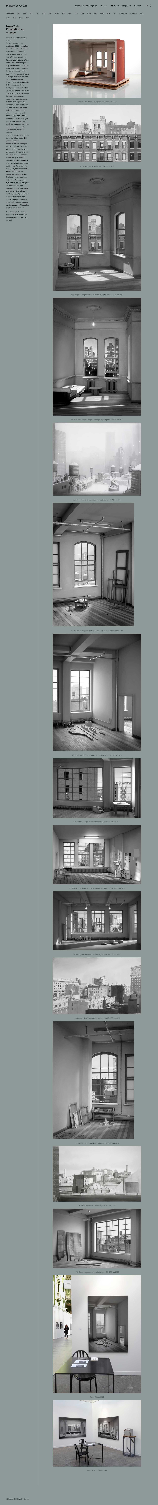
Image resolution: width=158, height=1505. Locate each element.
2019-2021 (133, 13)
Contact (137, 6)
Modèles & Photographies (86, 6)
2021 (141, 13)
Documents (114, 6)
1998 (18, 13)
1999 (24, 13)
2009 (108, 13)
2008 (69, 13)
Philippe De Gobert (16, 5)
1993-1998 (10, 13)
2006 (57, 13)
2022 (8, 17)
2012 (114, 13)
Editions (103, 6)
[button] (97, 64)
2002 (37, 13)
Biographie (126, 6)
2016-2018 (123, 13)
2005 (50, 13)
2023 (27, 17)
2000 (31, 13)
